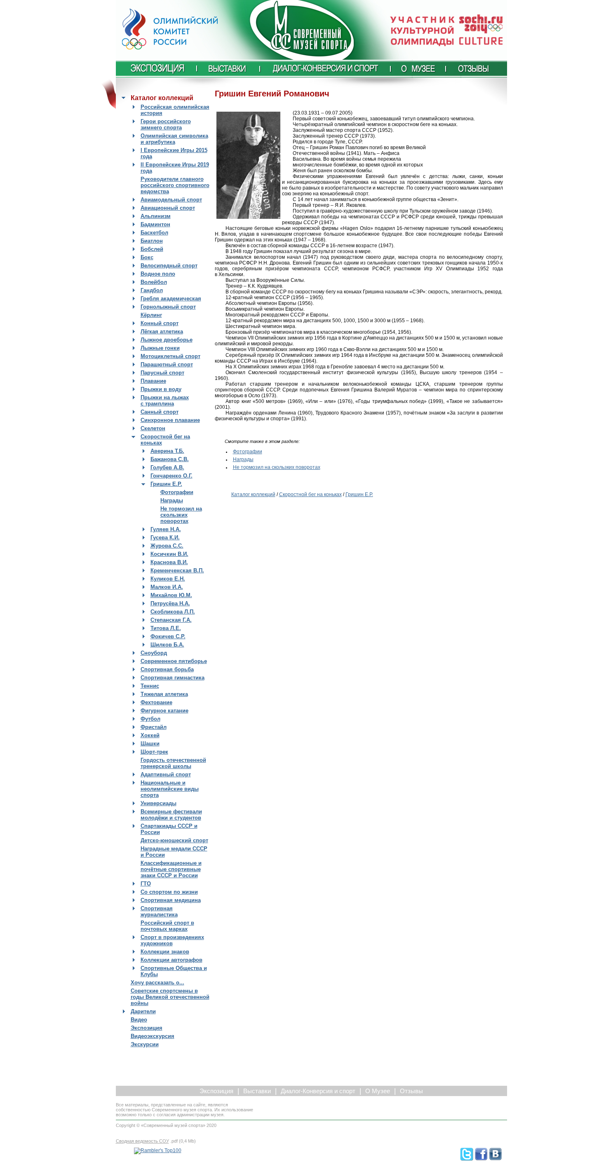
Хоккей (150, 735)
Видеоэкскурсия (152, 1036)
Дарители (143, 1011)
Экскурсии (145, 1044)
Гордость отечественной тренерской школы (173, 763)
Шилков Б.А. (167, 645)
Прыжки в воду (161, 389)
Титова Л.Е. (165, 628)
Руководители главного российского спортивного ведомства (175, 185)
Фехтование (156, 702)
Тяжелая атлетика (164, 694)
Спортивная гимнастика (172, 678)
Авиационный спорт (168, 208)
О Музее (377, 1091)
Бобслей (152, 249)
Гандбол (152, 290)
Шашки (150, 743)
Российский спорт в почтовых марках (167, 926)
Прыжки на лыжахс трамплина (165, 400)
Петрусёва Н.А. (170, 603)
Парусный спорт (162, 373)
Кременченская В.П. (177, 570)
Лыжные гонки (160, 348)
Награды (171, 500)
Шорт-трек (154, 752)
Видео (139, 1020)
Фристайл (154, 727)
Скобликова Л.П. (172, 612)
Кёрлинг (151, 315)
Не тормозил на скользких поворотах (181, 515)
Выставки (257, 1091)
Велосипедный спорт (169, 265)
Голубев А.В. (167, 467)
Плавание (153, 381)
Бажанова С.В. (169, 459)
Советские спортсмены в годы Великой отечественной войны (170, 997)
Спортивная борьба (167, 669)
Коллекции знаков (165, 952)
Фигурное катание (164, 711)
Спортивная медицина (171, 900)
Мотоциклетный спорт (170, 356)
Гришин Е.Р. (166, 484)
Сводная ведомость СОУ (142, 1141)
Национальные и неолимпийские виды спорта (170, 789)
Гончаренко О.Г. (171, 476)
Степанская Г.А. (171, 620)
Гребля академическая (171, 298)
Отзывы (411, 1091)
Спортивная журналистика (159, 911)
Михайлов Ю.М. (171, 595)
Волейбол (154, 282)
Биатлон (152, 241)
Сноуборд (154, 653)
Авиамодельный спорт (171, 200)
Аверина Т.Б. (167, 451)
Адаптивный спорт (166, 774)
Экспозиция (146, 1028)
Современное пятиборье (174, 661)
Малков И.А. (166, 587)
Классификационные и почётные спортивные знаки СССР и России (171, 869)
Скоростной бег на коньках (310, 494)
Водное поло (158, 274)
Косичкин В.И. (169, 554)
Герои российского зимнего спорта (166, 124)
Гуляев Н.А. (165, 529)
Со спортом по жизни (169, 892)
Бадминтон (155, 224)
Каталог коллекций (253, 494)
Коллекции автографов (171, 960)
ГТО (146, 884)
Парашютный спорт (167, 364)
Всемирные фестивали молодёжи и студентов (171, 814)
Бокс (147, 257)
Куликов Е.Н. (167, 579)
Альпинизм (156, 216)
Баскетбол (154, 233)
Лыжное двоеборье (167, 340)
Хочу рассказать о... (157, 982)
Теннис (150, 686)
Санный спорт (160, 412)
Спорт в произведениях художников (172, 940)
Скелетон (153, 428)
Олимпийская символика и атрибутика (174, 139)
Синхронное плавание (170, 420)
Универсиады (158, 803)
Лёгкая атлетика (162, 331)
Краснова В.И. (169, 562)
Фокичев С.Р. (168, 636)
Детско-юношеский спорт (174, 840)
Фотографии (176, 492)
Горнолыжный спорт (168, 307)
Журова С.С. (166, 546)
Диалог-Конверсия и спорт (318, 1091)
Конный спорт (160, 323)
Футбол (150, 719)
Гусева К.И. (165, 537)
